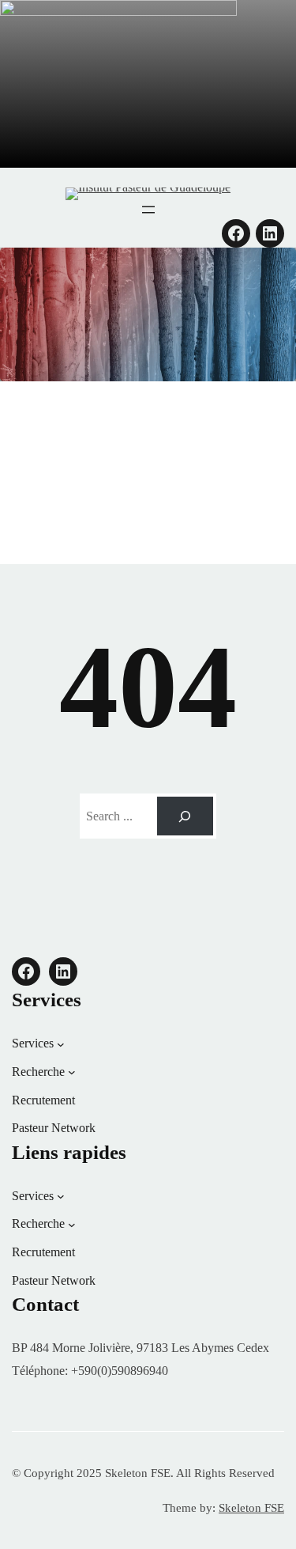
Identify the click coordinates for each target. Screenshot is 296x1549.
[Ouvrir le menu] (148, 209)
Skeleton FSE (251, 1508)
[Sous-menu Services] (61, 1043)
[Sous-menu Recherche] (72, 1072)
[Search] (185, 816)
